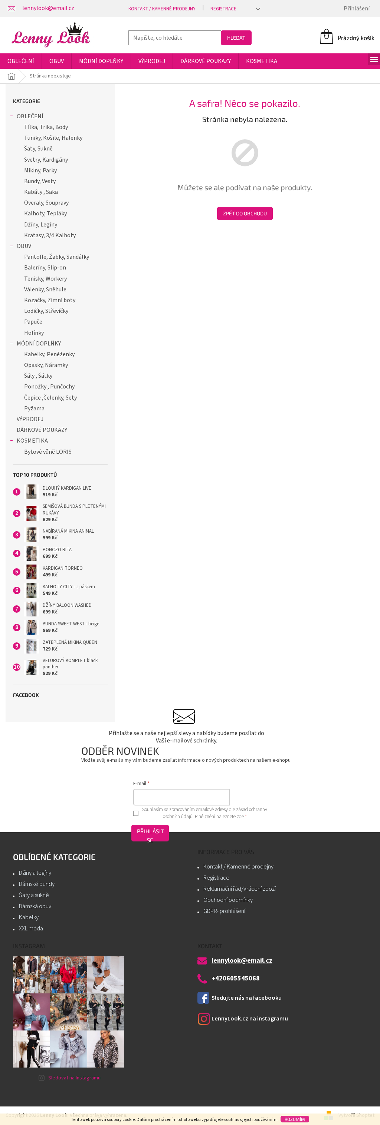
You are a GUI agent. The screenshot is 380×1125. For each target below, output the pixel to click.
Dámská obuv (35, 906)
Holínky (34, 333)
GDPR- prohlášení (224, 911)
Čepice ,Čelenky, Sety (50, 398)
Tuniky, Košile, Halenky (53, 138)
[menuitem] (21, 61)
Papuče (33, 322)
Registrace (223, 9)
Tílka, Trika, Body (46, 127)
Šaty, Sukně (38, 149)
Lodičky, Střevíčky (46, 311)
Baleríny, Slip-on (45, 268)
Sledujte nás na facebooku (247, 998)
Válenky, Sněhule (45, 289)
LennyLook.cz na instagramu (250, 1019)
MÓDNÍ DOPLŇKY (39, 344)
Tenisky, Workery (45, 279)
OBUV (24, 246)
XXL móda (31, 928)
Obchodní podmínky (228, 900)
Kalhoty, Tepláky (45, 213)
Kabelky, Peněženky (49, 354)
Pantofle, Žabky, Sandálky (56, 257)
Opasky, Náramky (46, 365)
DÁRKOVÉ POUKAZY (42, 430)
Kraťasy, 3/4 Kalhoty (50, 235)
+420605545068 (236, 978)
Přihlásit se (150, 834)
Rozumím (295, 1119)
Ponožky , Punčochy (49, 387)
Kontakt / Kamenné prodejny (162, 9)
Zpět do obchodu (245, 213)
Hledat (236, 37)
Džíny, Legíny (40, 225)
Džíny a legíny (35, 873)
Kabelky (29, 917)
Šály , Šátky (38, 376)
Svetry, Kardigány (46, 160)
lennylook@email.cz (242, 960)
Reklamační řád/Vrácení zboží (239, 889)
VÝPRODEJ (30, 419)
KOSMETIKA (32, 441)
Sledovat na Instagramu (74, 1078)
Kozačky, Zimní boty (49, 300)
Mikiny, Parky (40, 170)
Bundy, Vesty (40, 181)
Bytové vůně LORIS (48, 452)
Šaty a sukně (34, 895)
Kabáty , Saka (41, 192)
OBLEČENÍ (30, 116)
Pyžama (34, 408)
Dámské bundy (37, 884)
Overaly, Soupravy (46, 203)
